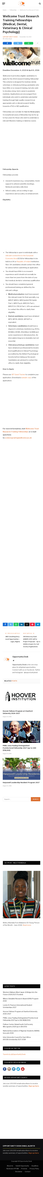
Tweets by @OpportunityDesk (14, 1054)
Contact (27, 1171)
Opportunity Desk (10, 37)
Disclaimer (18, 1171)
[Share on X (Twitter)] (17, 43)
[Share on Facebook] (7, 43)
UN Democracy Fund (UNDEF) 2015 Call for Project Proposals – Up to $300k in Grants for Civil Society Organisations (31, 641)
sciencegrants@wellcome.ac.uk (18, 438)
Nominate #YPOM (13, 1168)
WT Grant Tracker (18, 375)
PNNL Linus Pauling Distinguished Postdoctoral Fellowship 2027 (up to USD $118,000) (19, 748)
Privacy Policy (34, 1168)
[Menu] (3, 3)
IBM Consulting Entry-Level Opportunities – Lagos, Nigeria (12, 639)
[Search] (39, 3)
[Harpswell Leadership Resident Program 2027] (21, 769)
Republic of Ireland (24, 262)
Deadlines (35, 1166)
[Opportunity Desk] (21, 3)
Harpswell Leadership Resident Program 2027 (21, 782)
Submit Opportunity (22, 1166)
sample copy (26, 378)
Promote (24, 1168)
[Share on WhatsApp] (28, 43)
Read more (27, 925)
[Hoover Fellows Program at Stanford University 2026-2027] (21, 697)
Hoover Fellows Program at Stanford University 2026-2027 (18, 712)
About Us (10, 1166)
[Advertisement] (21, 146)
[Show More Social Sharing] (37, 43)
